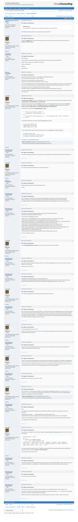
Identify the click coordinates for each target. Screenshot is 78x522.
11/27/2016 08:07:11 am (26, 20)
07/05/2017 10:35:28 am (26, 193)
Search (14, 8)
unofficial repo (38, 331)
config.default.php (49, 100)
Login (24, 8)
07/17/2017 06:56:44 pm (26, 373)
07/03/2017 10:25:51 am (26, 162)
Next (32, 16)
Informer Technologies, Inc (68, 510)
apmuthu (7, 35)
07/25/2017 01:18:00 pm (26, 458)
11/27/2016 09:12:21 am (26, 35)
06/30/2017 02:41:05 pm (26, 95)
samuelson (8, 53)
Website (28, 8)
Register (19, 8)
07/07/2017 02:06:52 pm (26, 240)
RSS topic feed (70, 18)
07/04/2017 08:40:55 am (26, 180)
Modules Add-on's (21, 13)
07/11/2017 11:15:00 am (26, 355)
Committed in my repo (25, 139)
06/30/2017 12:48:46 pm (26, 72)
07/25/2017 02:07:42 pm (26, 484)
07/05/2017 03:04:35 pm (26, 208)
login (61, 16)
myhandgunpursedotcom (12, 20)
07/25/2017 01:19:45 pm (26, 471)
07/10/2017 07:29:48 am (26, 306)
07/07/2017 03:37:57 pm (26, 274)
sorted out (36, 329)
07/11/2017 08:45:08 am (26, 342)
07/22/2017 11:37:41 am (26, 386)
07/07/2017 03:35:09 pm (26, 258)
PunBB (55, 510)
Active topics (61, 10)
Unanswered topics (69, 10)
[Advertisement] (39, 517)
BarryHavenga (9, 149)
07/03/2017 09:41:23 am (26, 149)
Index (6, 8)
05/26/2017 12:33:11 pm (26, 53)
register (65, 16)
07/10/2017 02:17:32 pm (26, 324)
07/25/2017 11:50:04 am (26, 427)
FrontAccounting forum (12, 3)
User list (10, 8)
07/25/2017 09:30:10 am (26, 404)
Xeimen (7, 72)
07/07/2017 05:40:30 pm (26, 289)
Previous (11, 16)
